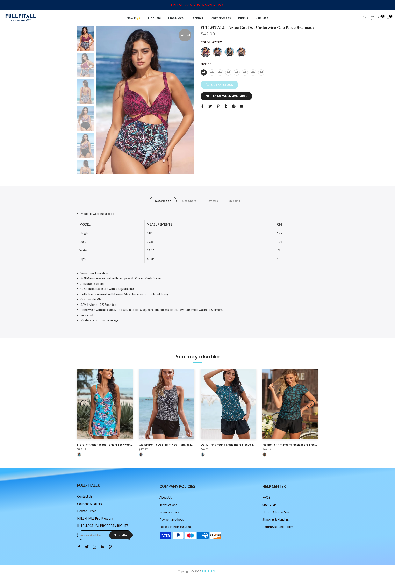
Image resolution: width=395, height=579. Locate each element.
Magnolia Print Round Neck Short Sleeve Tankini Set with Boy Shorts (309, 444)
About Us (165, 497)
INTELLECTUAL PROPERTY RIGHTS (102, 525)
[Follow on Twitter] (87, 546)
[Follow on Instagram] (94, 546)
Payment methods (171, 519)
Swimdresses (220, 18)
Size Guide (269, 505)
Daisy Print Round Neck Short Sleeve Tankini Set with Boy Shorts (245, 444)
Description (163, 200)
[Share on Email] (241, 106)
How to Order (86, 511)
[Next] (311, 404)
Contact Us (84, 496)
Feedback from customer (176, 526)
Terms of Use (168, 505)
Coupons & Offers (89, 504)
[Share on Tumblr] (226, 106)
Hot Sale (154, 18)
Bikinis (243, 18)
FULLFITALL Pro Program (95, 518)
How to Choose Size (276, 512)
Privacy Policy (169, 512)
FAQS (266, 497)
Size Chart (189, 200)
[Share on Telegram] (234, 106)
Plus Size (261, 18)
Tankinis (197, 18)
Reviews (212, 200)
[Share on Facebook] (202, 106)
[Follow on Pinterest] (110, 546)
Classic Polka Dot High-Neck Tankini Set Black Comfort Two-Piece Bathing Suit (193, 444)
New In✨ (133, 18)
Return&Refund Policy (277, 526)
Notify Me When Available (226, 96)
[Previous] (84, 404)
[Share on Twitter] (210, 106)
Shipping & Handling (276, 519)
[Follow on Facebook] (79, 546)
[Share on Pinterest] (218, 106)
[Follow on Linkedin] (102, 546)
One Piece (176, 18)
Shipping (234, 200)
